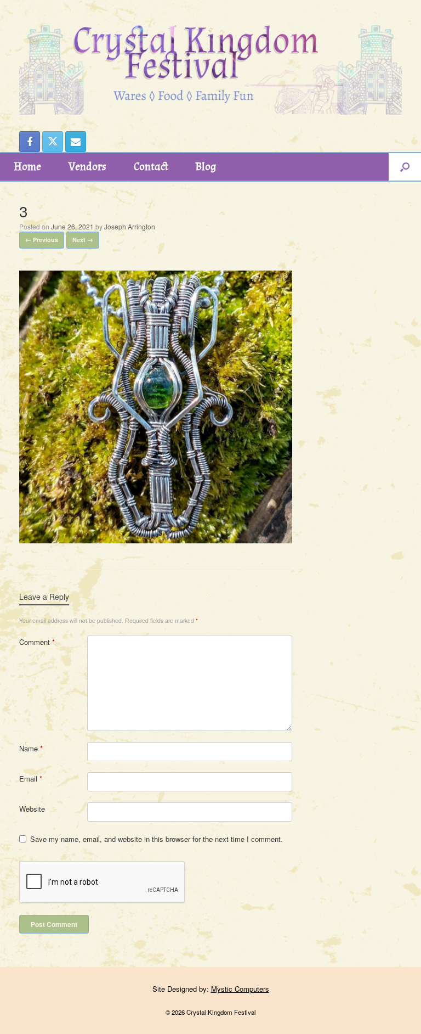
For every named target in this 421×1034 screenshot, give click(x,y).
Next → (82, 239)
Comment (37, 642)
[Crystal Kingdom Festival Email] (75, 141)
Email (30, 778)
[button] (405, 167)
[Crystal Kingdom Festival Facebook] (29, 141)
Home (27, 167)
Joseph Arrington (129, 226)
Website (32, 808)
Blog (206, 167)
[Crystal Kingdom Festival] (210, 57)
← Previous (41, 239)
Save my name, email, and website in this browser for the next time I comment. (156, 839)
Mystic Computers (240, 989)
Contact (151, 167)
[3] (155, 539)
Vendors (87, 167)
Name (31, 748)
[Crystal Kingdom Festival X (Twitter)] (52, 141)
